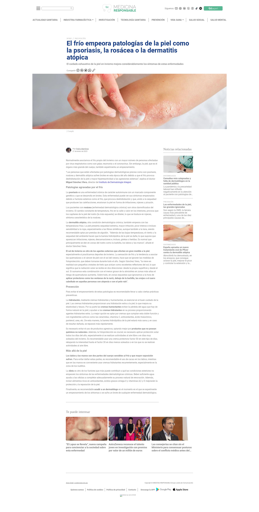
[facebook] (78, 70)
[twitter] (85, 70)
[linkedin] (82, 70)
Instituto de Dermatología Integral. (115, 182)
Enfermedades (169, 176)
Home (69, 38)
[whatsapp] (89, 70)
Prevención (80, 38)
